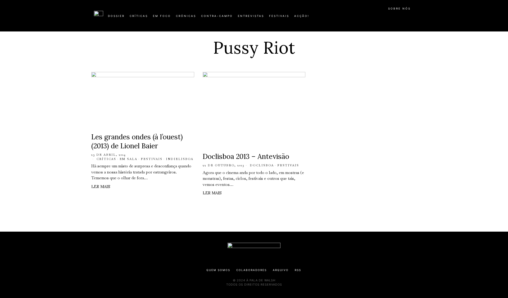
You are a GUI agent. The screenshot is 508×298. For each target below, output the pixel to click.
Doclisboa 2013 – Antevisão (246, 156)
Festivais (151, 159)
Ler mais (100, 186)
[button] (411, 18)
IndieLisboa (179, 159)
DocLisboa (262, 165)
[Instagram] (380, 18)
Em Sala (128, 159)
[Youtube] (396, 18)
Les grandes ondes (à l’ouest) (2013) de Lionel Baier (137, 141)
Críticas (106, 159)
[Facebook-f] (363, 18)
